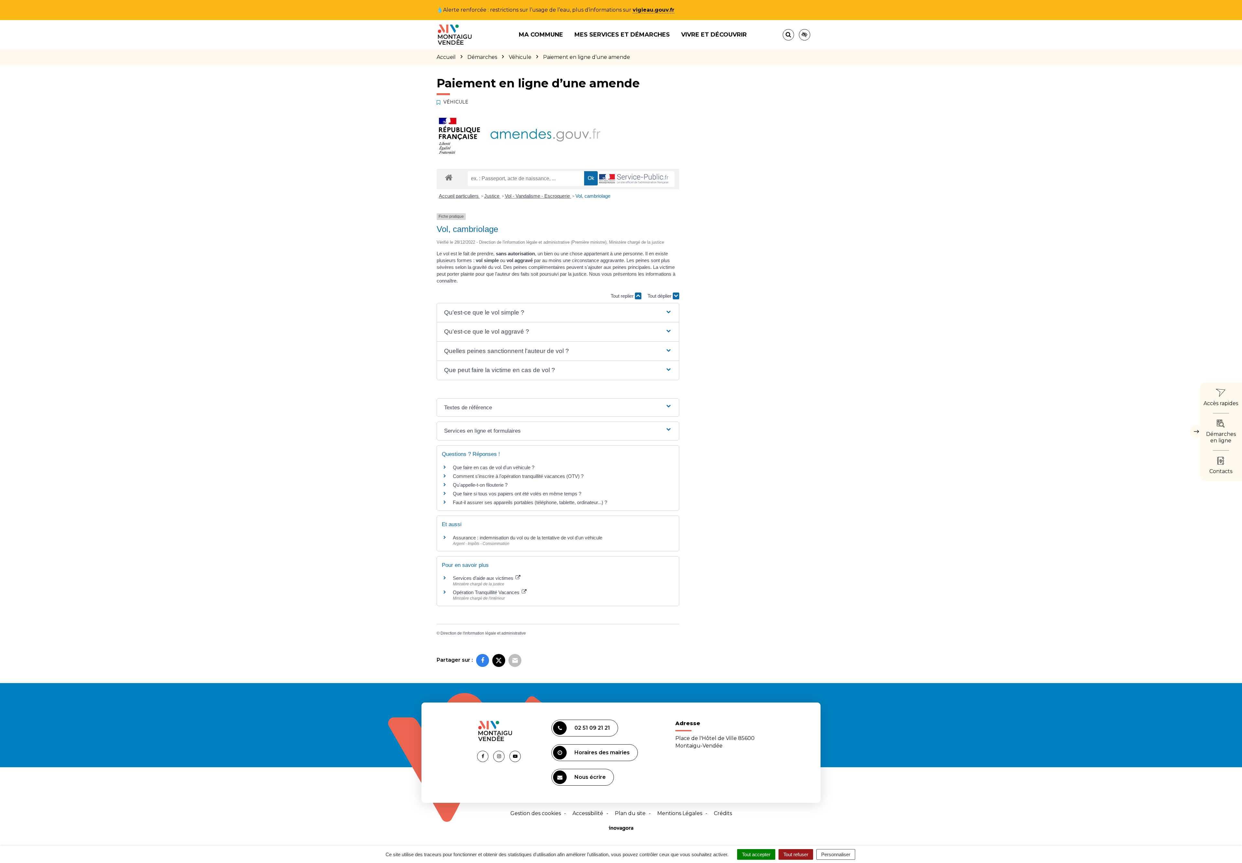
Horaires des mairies (602, 752)
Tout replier (623, 296)
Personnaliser (835, 854)
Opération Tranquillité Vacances (487, 592)
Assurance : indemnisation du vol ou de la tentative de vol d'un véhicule (527, 537)
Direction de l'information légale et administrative (483, 633)
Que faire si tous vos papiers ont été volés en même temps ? (517, 493)
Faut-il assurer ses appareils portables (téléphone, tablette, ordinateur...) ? (530, 502)
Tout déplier (660, 296)
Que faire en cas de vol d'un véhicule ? (493, 467)
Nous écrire (590, 777)
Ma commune (541, 34)
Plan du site (630, 813)
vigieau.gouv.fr (653, 10)
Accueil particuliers (459, 196)
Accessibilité (587, 813)
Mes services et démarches (622, 34)
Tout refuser (795, 854)
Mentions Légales (679, 813)
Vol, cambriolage (592, 196)
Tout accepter (756, 854)
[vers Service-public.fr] (634, 179)
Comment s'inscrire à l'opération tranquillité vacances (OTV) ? (518, 476)
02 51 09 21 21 (592, 728)
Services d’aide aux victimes (484, 578)
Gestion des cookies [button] (535, 813)
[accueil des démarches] (448, 177)
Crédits (723, 813)
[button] (557, 312)
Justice (492, 196)
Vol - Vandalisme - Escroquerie (538, 196)
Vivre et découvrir (714, 34)
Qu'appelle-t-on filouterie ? (480, 485)
